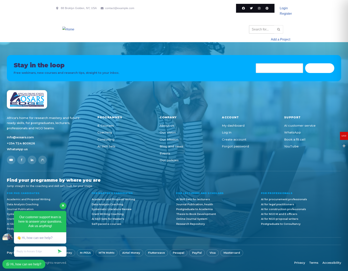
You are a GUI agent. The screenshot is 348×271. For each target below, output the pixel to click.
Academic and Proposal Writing (28, 199)
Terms (313, 263)
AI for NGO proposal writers (279, 218)
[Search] (278, 29)
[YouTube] (11, 160)
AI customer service (300, 125)
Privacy (299, 263)
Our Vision (168, 132)
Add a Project (280, 39)
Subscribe (319, 68)
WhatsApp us (17, 149)
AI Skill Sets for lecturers (193, 199)
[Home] (68, 29)
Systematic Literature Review (112, 209)
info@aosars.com (20, 137)
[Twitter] (251, 8)
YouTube (291, 146)
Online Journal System (191, 218)
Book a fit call (295, 139)
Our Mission (169, 139)
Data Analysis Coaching (107, 204)
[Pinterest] (267, 8)
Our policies (169, 160)
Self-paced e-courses (106, 223)
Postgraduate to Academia (194, 209)
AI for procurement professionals (284, 199)
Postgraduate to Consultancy (280, 223)
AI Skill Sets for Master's (108, 218)
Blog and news (171, 146)
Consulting (106, 139)
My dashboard (233, 125)
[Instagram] (259, 8)
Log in (226, 132)
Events (165, 153)
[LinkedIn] (32, 160)
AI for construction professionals (283, 209)
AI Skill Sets (106, 146)
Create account (234, 139)
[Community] (42, 160)
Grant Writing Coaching (108, 214)
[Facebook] (243, 8)
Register (286, 13)
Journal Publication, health (194, 204)
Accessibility (331, 263)
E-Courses (105, 125)
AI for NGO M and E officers (279, 214)
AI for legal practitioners (277, 204)
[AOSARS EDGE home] (27, 99)
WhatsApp (292, 132)
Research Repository (190, 223)
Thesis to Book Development (196, 214)
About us (167, 125)
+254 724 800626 (21, 143)
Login (284, 8)
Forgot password (235, 146)
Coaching (104, 132)
